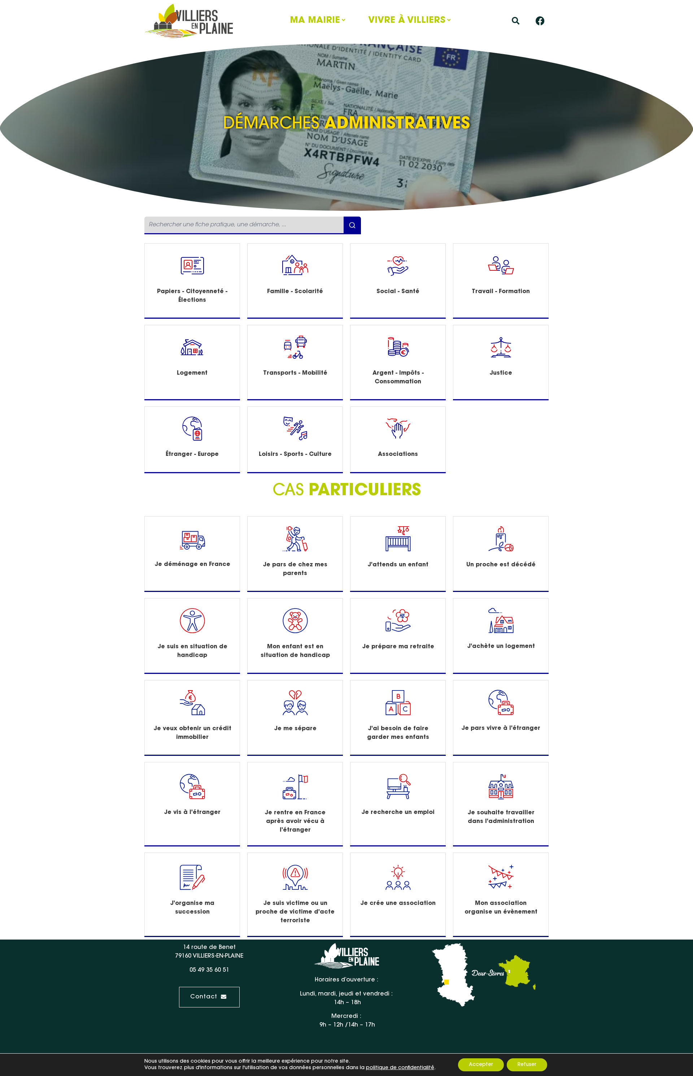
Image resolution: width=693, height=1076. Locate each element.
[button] (516, 21)
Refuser (527, 1064)
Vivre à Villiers (406, 20)
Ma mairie (315, 20)
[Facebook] (540, 21)
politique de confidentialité (400, 1068)
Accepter (481, 1064)
